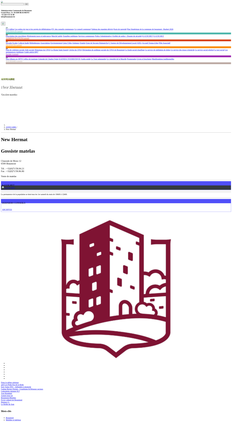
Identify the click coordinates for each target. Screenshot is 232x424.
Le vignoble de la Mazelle (117, 59)
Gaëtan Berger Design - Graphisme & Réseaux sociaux (22, 389)
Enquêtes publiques (70, 36)
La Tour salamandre (98, 59)
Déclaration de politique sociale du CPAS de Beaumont (103, 50)
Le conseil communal (82, 29)
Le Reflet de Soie (7, 404)
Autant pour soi (7, 396)
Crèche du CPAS (75, 50)
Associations (45, 43)
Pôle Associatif (164, 43)
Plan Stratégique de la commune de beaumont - (145, 29)
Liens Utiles (67, 43)
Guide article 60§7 (31, 52)
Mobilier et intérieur (13, 420)
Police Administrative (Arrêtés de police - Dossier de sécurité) (118, 36)
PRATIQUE (14, 45)
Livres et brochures (144, 59)
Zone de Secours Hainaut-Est (97, 43)
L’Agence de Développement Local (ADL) (125, 43)
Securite (9, 43)
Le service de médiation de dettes (157, 50)
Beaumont (10, 418)
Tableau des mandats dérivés (102, 29)
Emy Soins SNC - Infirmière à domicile (16, 387)
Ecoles (15, 43)
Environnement (56, 43)
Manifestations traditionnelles (163, 59)
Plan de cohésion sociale (15, 50)
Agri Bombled (6, 393)
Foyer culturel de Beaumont (11, 400)
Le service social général (204, 50)
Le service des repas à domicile (183, 50)
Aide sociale (29, 50)
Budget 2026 (168, 29)
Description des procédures (16, 36)
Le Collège (10, 29)
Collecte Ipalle (23, 43)
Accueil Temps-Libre (150, 43)
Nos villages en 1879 (14, 59)
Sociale (12, 54)
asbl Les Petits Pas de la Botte (12, 385)
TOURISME (14, 61)
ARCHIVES (7, 210)
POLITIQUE (14, 31)
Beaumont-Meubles (8, 398)
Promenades (131, 59)
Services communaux (86, 36)
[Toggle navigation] (3, 24)
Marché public (56, 36)
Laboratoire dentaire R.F (10, 391)
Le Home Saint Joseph (59, 50)
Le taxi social (219, 50)
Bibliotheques (34, 43)
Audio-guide (86, 59)
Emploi (82, 43)
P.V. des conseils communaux (62, 29)
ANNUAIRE (11, 127)
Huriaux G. (5, 402)
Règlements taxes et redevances (39, 36)
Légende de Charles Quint (48, 59)
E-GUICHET (147, 36)
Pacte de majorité (120, 29)
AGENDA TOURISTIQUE (69, 59)
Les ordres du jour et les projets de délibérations (33, 29)
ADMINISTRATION (17, 38)
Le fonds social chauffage (135, 50)
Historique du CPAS (42, 50)
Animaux (75, 43)
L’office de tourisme (30, 59)
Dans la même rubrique (10, 383)
